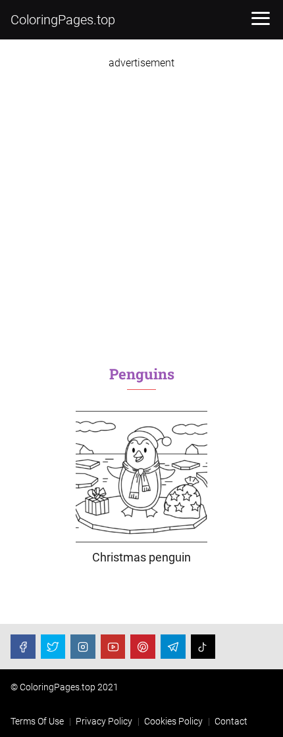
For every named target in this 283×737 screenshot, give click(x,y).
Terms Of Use (37, 721)
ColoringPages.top (63, 20)
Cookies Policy (173, 721)
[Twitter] (53, 646)
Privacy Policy (104, 721)
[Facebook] (23, 646)
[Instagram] (82, 646)
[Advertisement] (141, 210)
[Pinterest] (142, 646)
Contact (231, 721)
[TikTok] (203, 646)
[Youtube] (113, 646)
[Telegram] (173, 646)
